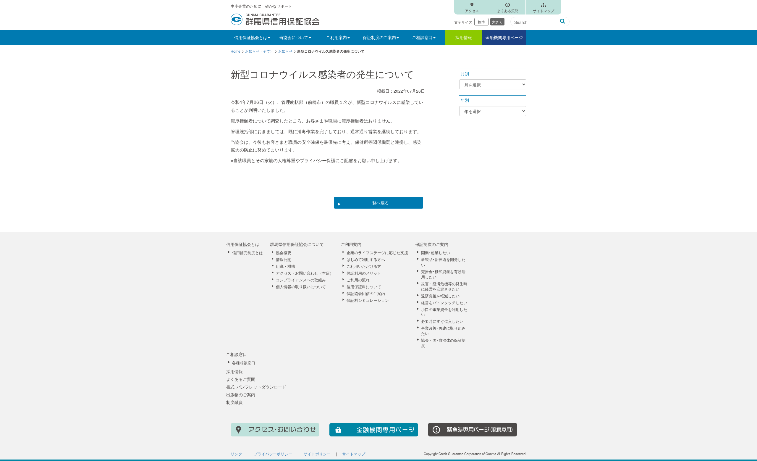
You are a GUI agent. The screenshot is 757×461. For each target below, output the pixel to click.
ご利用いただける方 (364, 266)
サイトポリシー (317, 454)
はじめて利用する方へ (366, 259)
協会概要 (283, 252)
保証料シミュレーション (368, 300)
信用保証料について (364, 286)
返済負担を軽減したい (440, 296)
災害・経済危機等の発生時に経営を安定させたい (444, 286)
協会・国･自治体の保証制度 (443, 343)
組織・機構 (285, 266)
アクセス (472, 10)
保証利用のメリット (364, 273)
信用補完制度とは (247, 252)
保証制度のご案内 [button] (379, 37)
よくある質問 (507, 10)
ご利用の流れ (358, 280)
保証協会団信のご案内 (366, 293)
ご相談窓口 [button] (422, 37)
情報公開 (283, 259)
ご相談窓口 (236, 354)
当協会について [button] (293, 37)
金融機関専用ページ (504, 37)
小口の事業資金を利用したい (444, 312)
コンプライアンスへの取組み (301, 280)
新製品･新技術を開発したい (443, 262)
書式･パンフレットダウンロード (256, 387)
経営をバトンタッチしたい (444, 302)
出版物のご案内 (240, 394)
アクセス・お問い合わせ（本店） (305, 273)
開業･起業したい (435, 252)
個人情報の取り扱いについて (301, 286)
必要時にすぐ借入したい (442, 321)
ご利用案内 (351, 244)
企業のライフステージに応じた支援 (377, 252)
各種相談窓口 (243, 362)
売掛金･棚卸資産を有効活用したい (443, 274)
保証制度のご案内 (431, 244)
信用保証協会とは (242, 244)
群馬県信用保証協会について (297, 244)
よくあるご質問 (240, 379)
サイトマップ (543, 10)
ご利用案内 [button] (336, 37)
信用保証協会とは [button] (250, 37)
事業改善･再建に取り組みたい (443, 330)
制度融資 (234, 402)
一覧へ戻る (378, 203)
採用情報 (463, 37)
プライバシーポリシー (273, 454)
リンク (236, 454)
